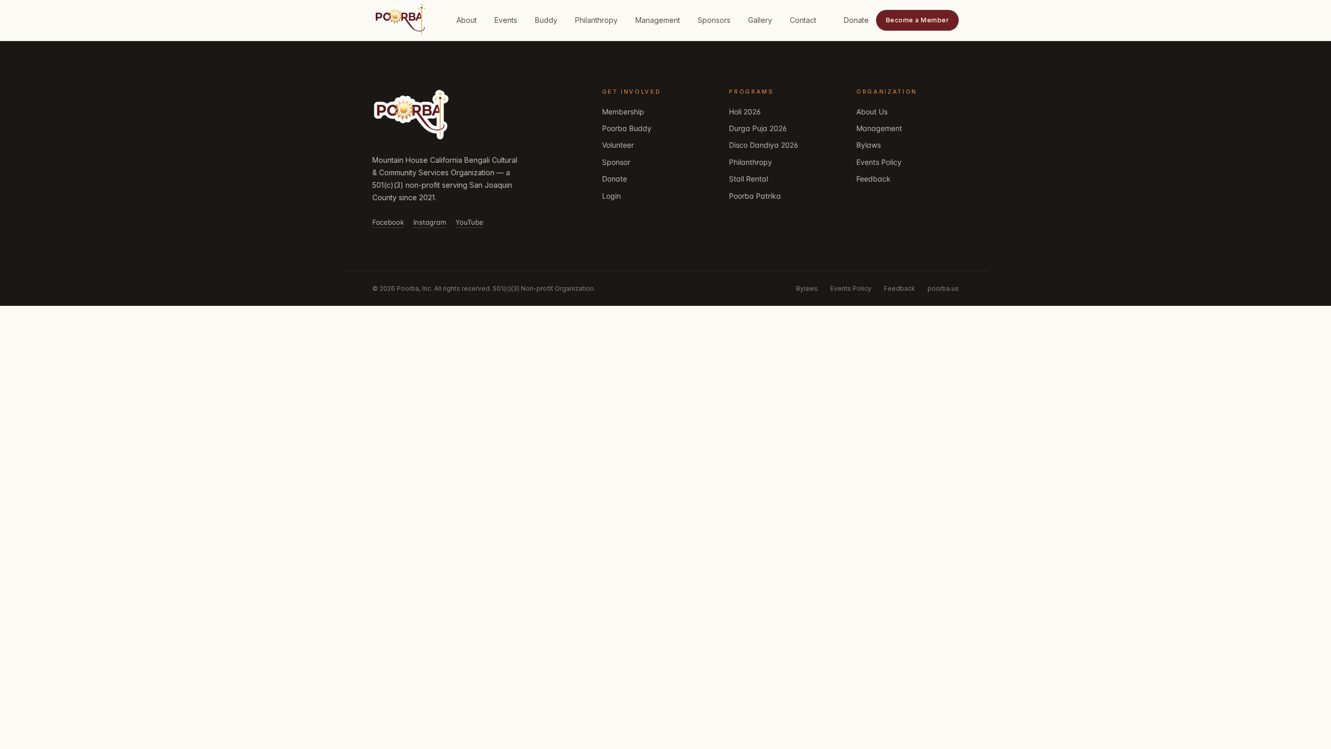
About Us (872, 111)
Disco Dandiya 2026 (763, 144)
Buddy (546, 20)
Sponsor (616, 162)
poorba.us (943, 288)
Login (611, 195)
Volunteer (618, 144)
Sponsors (714, 20)
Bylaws (868, 144)
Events (505, 20)
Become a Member (917, 20)
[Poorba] (411, 115)
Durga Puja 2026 (758, 128)
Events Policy (879, 162)
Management (657, 20)
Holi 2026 (745, 111)
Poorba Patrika (755, 195)
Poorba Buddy (626, 128)
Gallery (760, 20)
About (466, 20)
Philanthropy (596, 20)
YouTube (469, 222)
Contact (803, 20)
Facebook (388, 222)
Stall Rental (748, 178)
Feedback (873, 178)
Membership (623, 111)
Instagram (429, 222)
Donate (856, 20)
